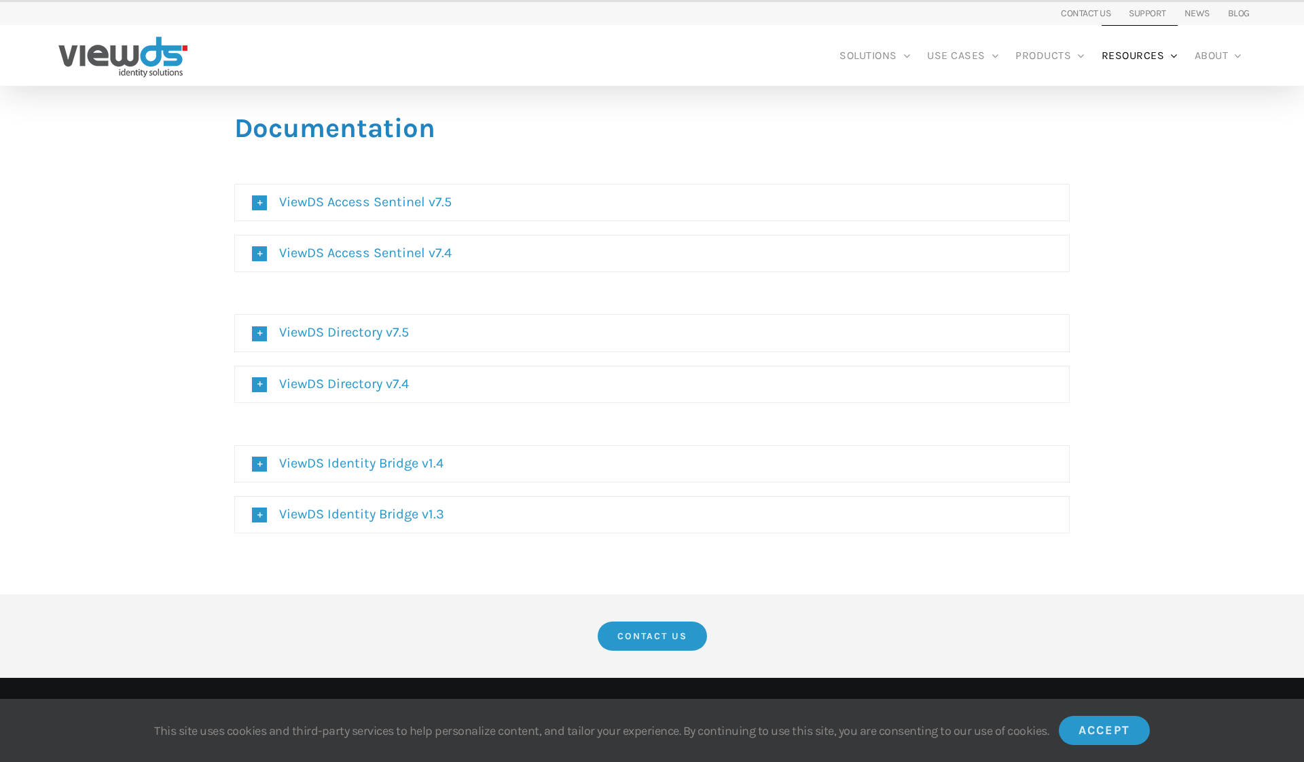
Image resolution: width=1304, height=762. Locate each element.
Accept (1104, 730)
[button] (652, 203)
